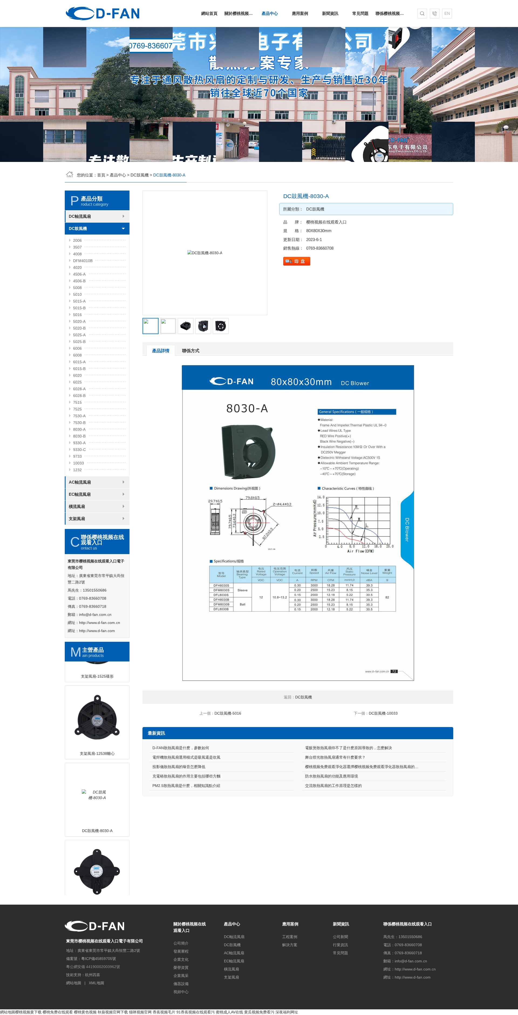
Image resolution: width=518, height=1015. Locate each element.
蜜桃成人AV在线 (229, 1012)
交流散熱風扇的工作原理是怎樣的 (333, 785)
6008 (77, 355)
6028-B (79, 395)
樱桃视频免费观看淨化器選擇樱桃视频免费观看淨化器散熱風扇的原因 (363, 767)
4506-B (79, 281)
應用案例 (300, 13)
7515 (77, 402)
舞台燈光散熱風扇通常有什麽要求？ (335, 757)
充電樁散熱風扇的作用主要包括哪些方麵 (186, 776)
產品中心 (270, 13)
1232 (77, 470)
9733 (77, 456)
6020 (77, 375)
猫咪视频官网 (140, 1012)
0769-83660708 (319, 248)
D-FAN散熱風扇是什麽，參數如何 (180, 748)
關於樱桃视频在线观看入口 (239, 13)
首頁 (101, 175)
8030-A (79, 429)
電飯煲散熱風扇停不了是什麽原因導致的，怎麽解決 (348, 748)
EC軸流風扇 (80, 494)
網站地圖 (73, 983)
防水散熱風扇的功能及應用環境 (331, 776)
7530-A (79, 416)
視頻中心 (181, 992)
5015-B (79, 308)
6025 (77, 382)
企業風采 (181, 975)
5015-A (79, 301)
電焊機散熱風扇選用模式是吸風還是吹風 (186, 757)
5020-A (79, 321)
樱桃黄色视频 (85, 1012)
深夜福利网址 (286, 1012)
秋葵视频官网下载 (113, 1012)
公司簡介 (181, 943)
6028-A (79, 389)
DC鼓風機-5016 (227, 713)
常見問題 (360, 13)
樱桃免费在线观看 (58, 1012)
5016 (77, 315)
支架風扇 (77, 518)
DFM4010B (83, 261)
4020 (77, 267)
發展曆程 (181, 951)
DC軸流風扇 (80, 216)
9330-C (79, 449)
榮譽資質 (181, 967)
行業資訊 (340, 945)
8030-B (79, 436)
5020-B (79, 328)
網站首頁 (209, 13)
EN (447, 13)
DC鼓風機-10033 (383, 713)
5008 (77, 288)
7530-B (79, 422)
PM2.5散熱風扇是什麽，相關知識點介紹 (186, 785)
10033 (78, 463)
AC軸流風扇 (80, 482)
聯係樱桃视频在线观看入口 (391, 13)
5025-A (79, 335)
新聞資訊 (330, 13)
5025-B (79, 342)
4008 (77, 254)
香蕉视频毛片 (164, 1012)
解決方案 (289, 945)
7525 (77, 409)
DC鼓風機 (140, 175)
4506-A (79, 274)
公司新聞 (340, 937)
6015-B (79, 368)
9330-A (79, 443)
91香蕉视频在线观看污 (195, 1012)
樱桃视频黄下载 (28, 1012)
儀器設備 (181, 984)
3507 (77, 247)
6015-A (79, 362)
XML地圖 (96, 983)
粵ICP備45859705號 (98, 958)
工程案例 (289, 937)
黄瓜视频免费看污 (259, 1012)
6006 (77, 348)
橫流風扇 (77, 506)
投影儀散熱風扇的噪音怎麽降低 (178, 767)
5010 (77, 294)
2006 (77, 240)
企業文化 (181, 959)
